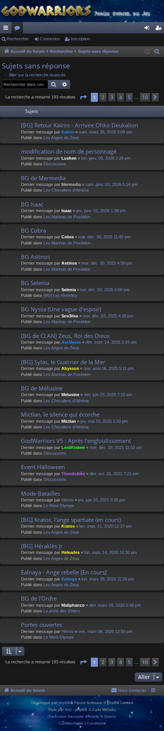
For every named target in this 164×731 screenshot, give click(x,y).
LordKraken (73, 447)
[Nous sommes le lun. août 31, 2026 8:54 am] (147, 52)
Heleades (70, 552)
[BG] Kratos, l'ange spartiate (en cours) (71, 519)
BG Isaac (32, 204)
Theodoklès (73, 473)
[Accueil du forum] (82, 11)
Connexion (50, 38)
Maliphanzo (73, 605)
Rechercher (18, 38)
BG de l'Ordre (39, 598)
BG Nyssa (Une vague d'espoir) (61, 309)
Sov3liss (69, 316)
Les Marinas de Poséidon (66, 216)
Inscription (80, 38)
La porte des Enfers (61, 611)
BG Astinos (35, 256)
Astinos (69, 263)
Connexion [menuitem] (148, 29)
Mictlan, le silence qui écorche (60, 414)
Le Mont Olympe (58, 505)
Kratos (68, 526)
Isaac (66, 210)
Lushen (69, 158)
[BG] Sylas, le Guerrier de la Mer (63, 362)
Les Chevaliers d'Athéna (65, 190)
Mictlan (68, 421)
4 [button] (120, 97)
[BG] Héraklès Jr (42, 546)
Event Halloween (43, 467)
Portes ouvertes (41, 624)
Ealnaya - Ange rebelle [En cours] (64, 572)
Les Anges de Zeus (61, 137)
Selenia (68, 289)
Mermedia (71, 184)
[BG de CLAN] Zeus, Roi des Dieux (65, 335)
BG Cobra (33, 230)
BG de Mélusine (42, 388)
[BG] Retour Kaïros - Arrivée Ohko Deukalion (79, 125)
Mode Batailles (40, 493)
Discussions (54, 164)
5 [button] (129, 97)
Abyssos (70, 368)
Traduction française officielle (73, 716)
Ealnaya (69, 579)
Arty (68, 709)
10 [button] (145, 97)
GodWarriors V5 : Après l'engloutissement (76, 440)
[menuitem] (157, 52)
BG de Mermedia (43, 178)
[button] (83, 97)
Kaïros (67, 132)
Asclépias (71, 342)
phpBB (64, 703)
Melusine (70, 394)
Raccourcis (7, 29)
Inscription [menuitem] (160, 29)
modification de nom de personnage (68, 151)
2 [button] (103, 97)
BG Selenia (35, 283)
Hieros (67, 500)
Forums (18, 29)
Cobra (67, 237)
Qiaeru (110, 716)
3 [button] (111, 97)
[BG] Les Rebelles (60, 295)
